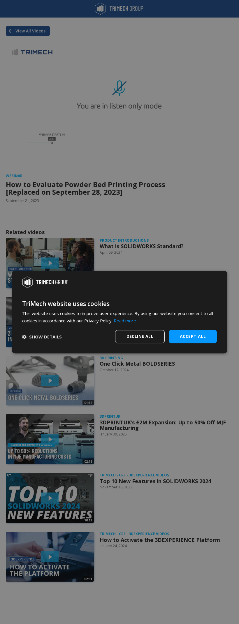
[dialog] (119, 312)
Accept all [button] (193, 336)
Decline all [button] (139, 336)
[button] (42, 336)
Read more (125, 321)
